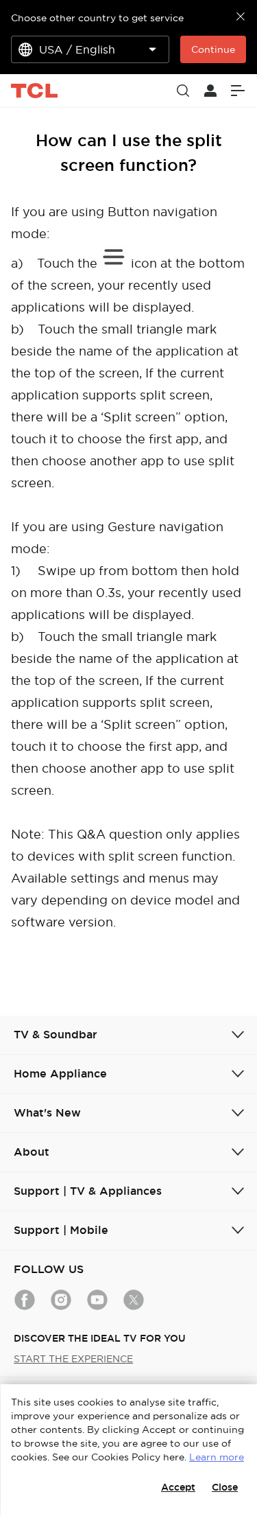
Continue (213, 49)
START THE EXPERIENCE (73, 1359)
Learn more (216, 1457)
